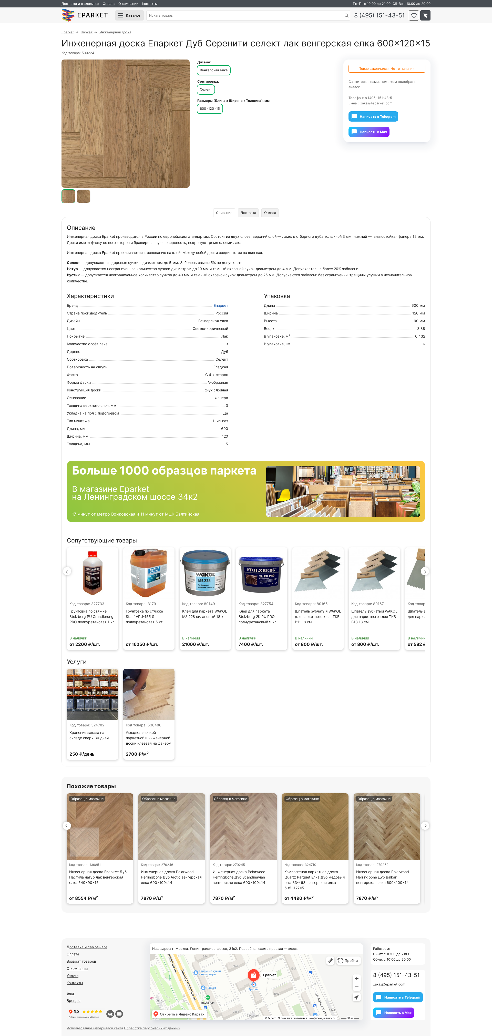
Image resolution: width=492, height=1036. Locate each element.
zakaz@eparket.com (376, 103)
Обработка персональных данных (152, 1028)
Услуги (72, 975)
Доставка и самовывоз (80, 4)
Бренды (73, 1000)
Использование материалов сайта (95, 1028)
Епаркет (221, 305)
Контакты (150, 4)
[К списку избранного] (414, 15)
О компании (128, 4)
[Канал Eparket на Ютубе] (119, 1014)
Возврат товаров (81, 961)
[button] (67, 571)
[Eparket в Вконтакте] (110, 1014)
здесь (293, 948)
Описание (224, 213)
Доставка (248, 213)
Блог (71, 993)
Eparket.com (84, 15)
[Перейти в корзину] (425, 15)
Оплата (109, 4)
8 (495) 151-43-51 (379, 15)
